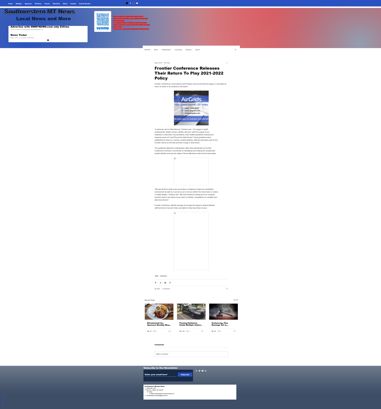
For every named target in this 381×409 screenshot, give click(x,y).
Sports (197, 49)
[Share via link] (170, 283)
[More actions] (227, 63)
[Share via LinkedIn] (165, 283)
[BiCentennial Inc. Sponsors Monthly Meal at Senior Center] (159, 312)
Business (188, 49)
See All (236, 300)
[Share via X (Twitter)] (160, 283)
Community (178, 49)
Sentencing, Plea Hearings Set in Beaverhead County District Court (221, 324)
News (156, 49)
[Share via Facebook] (155, 283)
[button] (235, 49)
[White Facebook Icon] (196, 371)
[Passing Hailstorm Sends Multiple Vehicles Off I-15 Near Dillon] (191, 312)
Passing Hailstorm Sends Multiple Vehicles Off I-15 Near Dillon (191, 324)
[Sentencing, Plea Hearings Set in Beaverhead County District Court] (223, 312)
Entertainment (166, 49)
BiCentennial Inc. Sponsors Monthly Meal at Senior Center (158, 324)
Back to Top (3, 400)
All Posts (147, 49)
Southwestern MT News (39, 11)
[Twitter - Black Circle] (127, 3)
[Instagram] (134, 3)
